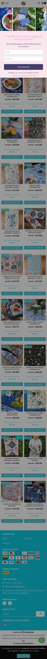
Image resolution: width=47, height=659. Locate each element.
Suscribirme (23, 66)
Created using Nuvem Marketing (24, 75)
